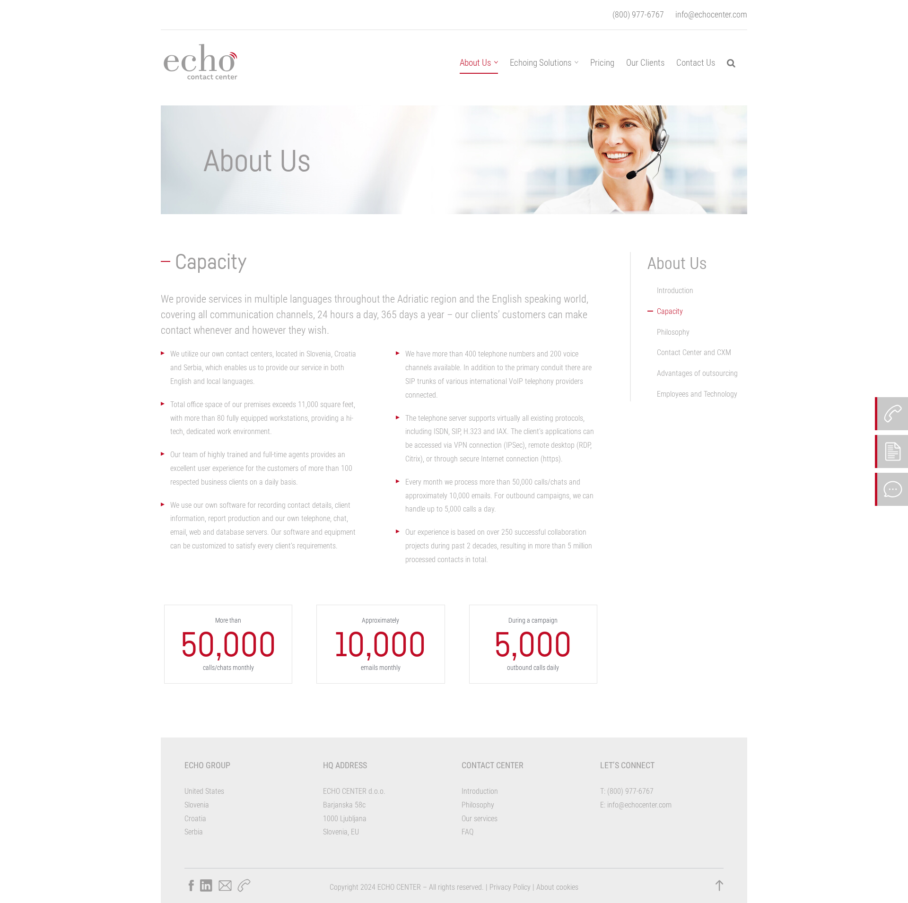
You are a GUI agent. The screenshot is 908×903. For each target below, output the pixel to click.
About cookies (557, 887)
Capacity (670, 311)
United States (204, 791)
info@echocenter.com (711, 14)
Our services (480, 818)
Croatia (195, 818)
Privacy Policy (510, 887)
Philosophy (673, 332)
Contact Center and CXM (694, 352)
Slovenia (196, 804)
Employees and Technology (697, 394)
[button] (731, 62)
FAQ (467, 831)
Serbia (193, 831)
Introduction (675, 290)
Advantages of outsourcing (697, 373)
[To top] (719, 885)
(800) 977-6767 (638, 14)
